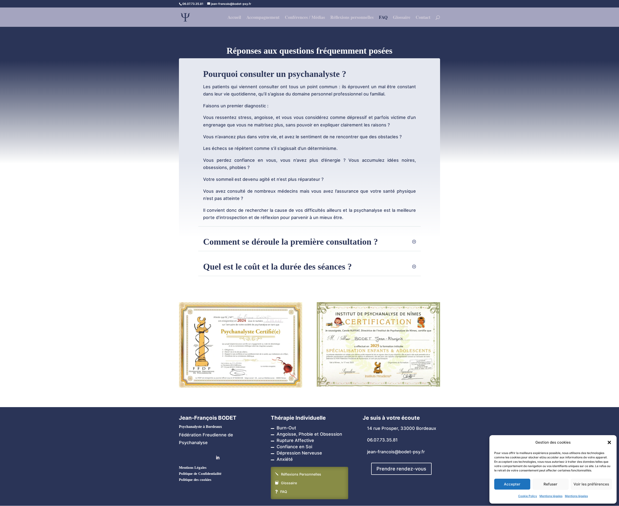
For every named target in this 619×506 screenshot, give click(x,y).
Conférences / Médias (305, 17)
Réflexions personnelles (352, 17)
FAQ (383, 17)
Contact (423, 17)
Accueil (234, 17)
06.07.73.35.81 (382, 439)
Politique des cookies (195, 480)
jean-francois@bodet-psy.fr (396, 451)
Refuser (550, 484)
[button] (609, 442)
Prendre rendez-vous (401, 469)
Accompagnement (263, 17)
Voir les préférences (591, 484)
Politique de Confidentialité (200, 474)
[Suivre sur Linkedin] (217, 458)
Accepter (512, 484)
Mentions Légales (192, 467)
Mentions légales (550, 496)
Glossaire (401, 17)
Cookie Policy (527, 496)
